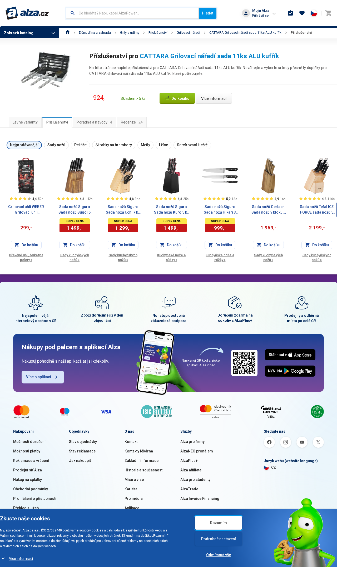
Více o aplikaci (38, 377)
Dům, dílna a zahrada (95, 32)
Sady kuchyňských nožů (74, 257)
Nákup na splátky (27, 479)
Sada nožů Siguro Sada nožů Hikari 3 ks (220, 210)
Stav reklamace (82, 451)
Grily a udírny (129, 32)
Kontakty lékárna (139, 451)
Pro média (134, 498)
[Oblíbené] (302, 13)
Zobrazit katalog (18, 33)
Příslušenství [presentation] (57, 122)
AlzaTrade (189, 489)
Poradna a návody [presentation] (94, 122)
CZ (273, 467)
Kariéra (131, 489)
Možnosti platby (26, 451)
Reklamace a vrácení (31, 460)
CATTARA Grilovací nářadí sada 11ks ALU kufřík (245, 32)
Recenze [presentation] (132, 122)
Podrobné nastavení (218, 539)
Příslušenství (157, 32)
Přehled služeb (26, 508)
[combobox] (132, 13)
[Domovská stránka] (68, 32)
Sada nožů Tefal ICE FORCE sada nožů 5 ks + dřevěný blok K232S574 (317, 210)
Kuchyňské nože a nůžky (171, 257)
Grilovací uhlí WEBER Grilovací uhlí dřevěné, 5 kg (26, 210)
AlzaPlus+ (189, 460)
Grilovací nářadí (188, 32)
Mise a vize (134, 479)
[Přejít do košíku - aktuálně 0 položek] (328, 13)
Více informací (21, 558)
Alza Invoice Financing (199, 498)
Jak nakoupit (80, 460)
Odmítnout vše (218, 555)
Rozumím (218, 523)
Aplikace (132, 508)
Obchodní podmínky (30, 489)
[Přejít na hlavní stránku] (27, 13)
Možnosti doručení (29, 442)
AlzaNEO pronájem (196, 451)
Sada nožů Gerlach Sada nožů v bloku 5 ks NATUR (268, 210)
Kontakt (131, 442)
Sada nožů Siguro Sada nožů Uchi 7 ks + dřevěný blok (123, 210)
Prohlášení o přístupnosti (34, 498)
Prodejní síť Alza (27, 470)
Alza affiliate (190, 470)
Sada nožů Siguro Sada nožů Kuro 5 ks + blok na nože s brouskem (171, 210)
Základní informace (141, 460)
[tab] (25, 122)
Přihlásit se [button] (260, 15)
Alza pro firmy (192, 442)
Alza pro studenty (195, 479)
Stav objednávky (83, 442)
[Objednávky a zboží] (290, 13)
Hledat (207, 13)
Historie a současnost (143, 470)
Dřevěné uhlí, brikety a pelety (26, 257)
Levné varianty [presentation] (25, 122)
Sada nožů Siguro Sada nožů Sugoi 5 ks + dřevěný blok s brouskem (74, 210)
